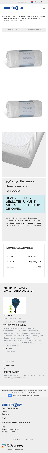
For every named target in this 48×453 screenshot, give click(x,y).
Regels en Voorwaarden (11, 429)
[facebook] (2, 418)
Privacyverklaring (8, 431)
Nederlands (38, 2)
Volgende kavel (34, 30)
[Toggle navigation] (44, 7)
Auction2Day (6, 16)
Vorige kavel (12, 30)
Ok (10, 395)
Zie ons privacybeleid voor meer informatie (26, 395)
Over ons (5, 414)
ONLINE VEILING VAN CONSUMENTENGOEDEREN (29, 16)
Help (3, 427)
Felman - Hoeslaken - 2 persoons (30, 18)
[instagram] (5, 418)
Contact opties (21, 2)
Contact (4, 412)
